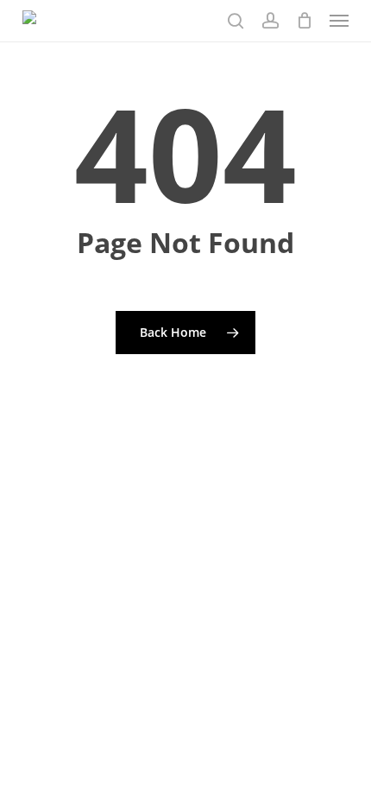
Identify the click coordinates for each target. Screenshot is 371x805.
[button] (339, 20)
